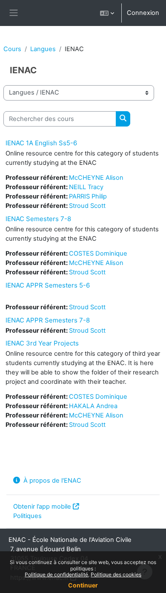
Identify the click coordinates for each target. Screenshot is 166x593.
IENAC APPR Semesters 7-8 (48, 320)
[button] (107, 13)
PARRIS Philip (88, 196)
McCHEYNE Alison (96, 177)
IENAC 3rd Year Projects (42, 343)
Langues (43, 49)
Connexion (143, 13)
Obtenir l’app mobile (42, 506)
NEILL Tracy (86, 187)
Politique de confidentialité (56, 574)
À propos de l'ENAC (52, 480)
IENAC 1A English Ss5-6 (41, 143)
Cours (12, 49)
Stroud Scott (87, 206)
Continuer (83, 585)
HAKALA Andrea (93, 406)
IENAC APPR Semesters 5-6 (48, 285)
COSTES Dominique (98, 253)
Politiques (27, 516)
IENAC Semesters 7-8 (38, 219)
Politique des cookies (116, 574)
